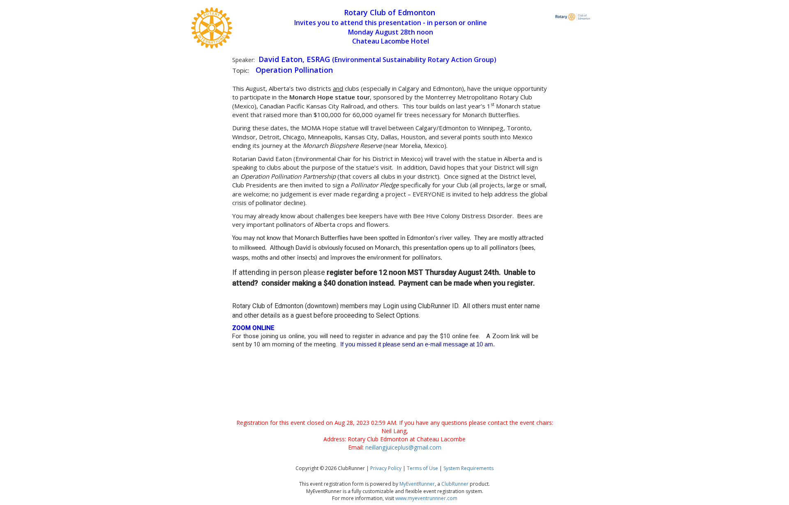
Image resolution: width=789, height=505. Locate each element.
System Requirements (468, 468)
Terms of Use (422, 468)
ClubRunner (454, 483)
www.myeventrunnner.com (426, 498)
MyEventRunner (417, 483)
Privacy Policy (385, 468)
